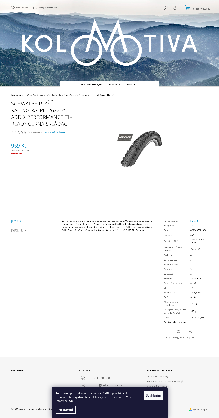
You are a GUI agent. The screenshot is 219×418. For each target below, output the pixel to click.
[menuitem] (91, 84)
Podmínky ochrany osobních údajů (165, 381)
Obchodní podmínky (157, 376)
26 (191, 225)
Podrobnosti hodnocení (55, 132)
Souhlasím (153, 395)
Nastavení (66, 410)
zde (71, 401)
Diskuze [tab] (18, 230)
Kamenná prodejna (157, 386)
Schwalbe (195, 220)
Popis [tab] (16, 221)
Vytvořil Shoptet (200, 409)
